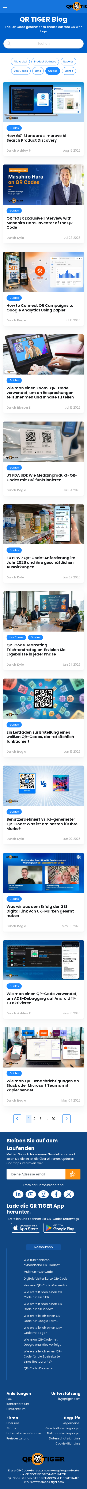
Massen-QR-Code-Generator (45, 1285)
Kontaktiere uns (18, 1404)
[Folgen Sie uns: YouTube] (31, 1194)
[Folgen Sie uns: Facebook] (56, 1194)
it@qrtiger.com (69, 1399)
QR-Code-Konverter (39, 1368)
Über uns (13, 1423)
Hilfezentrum (16, 1409)
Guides (52, 71)
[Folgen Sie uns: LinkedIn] (18, 1194)
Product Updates (45, 61)
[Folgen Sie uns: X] (69, 1194)
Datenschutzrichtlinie (64, 1438)
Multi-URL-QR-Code (38, 1272)
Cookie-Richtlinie (68, 1443)
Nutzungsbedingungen (63, 1433)
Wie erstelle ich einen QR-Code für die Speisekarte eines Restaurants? (43, 1356)
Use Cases (21, 71)
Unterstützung (65, 1393)
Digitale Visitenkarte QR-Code (46, 1278)
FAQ (9, 1399)
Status (11, 1428)
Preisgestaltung (18, 1438)
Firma (12, 1417)
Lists (38, 71)
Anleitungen (19, 1393)
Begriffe (72, 1417)
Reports (68, 61)
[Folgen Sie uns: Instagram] (43, 1194)
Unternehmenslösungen (24, 1433)
